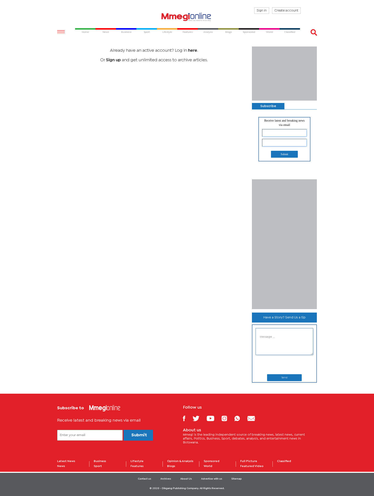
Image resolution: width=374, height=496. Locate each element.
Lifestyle (137, 461)
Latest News (66, 461)
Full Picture (248, 461)
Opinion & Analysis (180, 461)
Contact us (144, 479)
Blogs (171, 466)
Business (100, 461)
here (192, 50)
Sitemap (236, 479)
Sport (98, 466)
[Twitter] (199, 418)
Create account (286, 10)
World (208, 466)
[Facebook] (187, 418)
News (61, 466)
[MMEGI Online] (187, 16)
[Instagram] (228, 418)
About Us (186, 479)
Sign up (113, 60)
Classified (284, 461)
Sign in (262, 10)
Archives (165, 479)
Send (284, 378)
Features (137, 466)
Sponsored (211, 461)
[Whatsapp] (240, 418)
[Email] (254, 418)
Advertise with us (211, 479)
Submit (284, 154)
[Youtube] (214, 418)
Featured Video (251, 466)
